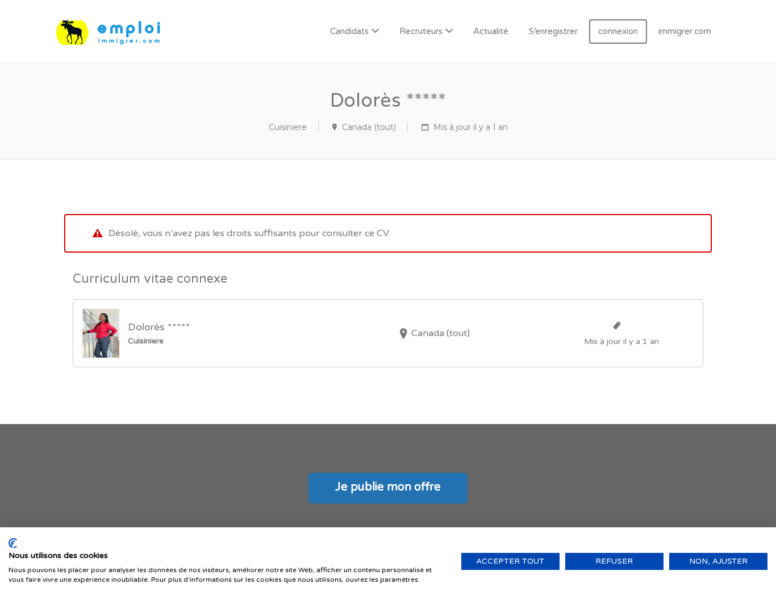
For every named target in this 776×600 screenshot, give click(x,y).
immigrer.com (684, 31)
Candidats (349, 31)
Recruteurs (421, 31)
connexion (618, 31)
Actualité (490, 31)
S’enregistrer (553, 31)
